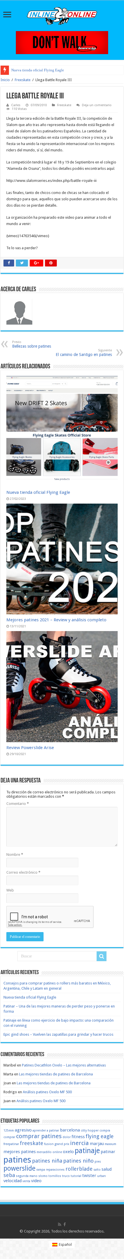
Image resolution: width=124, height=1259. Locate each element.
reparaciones (55, 1170)
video (36, 1180)
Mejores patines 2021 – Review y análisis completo (56, 619)
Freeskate (23, 80)
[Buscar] (101, 956)
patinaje (87, 1150)
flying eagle (100, 1136)
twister (89, 1175)
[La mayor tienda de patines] (62, 42)
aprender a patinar (46, 1130)
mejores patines (19, 1151)
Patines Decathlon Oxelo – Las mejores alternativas (64, 1065)
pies (98, 1161)
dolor (67, 1137)
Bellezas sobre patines (31, 344)
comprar (9, 1137)
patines (17, 1160)
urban (101, 1176)
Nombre (14, 854)
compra (104, 1130)
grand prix (62, 1144)
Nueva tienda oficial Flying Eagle (37, 70)
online (57, 1152)
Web (10, 890)
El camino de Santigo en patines (84, 352)
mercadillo (44, 1152)
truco (66, 1176)
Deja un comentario (97, 105)
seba (9, 1175)
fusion (49, 1144)
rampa (40, 1170)
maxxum (110, 1144)
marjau (97, 1143)
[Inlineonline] (62, 15)
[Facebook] (64, 1224)
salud (107, 1169)
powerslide (19, 1168)
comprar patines (39, 1136)
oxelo (68, 1151)
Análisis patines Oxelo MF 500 (47, 1092)
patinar (108, 1151)
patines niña (47, 1161)
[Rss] (59, 1224)
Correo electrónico (23, 872)
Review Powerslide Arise (30, 747)
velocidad (12, 1180)
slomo (43, 1176)
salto (97, 1170)
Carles (15, 105)
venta (26, 1181)
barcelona (70, 1130)
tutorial (76, 1176)
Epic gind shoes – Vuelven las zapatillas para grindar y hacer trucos (58, 1034)
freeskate (31, 1143)
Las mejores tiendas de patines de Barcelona (56, 1074)
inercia (79, 1143)
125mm (8, 1130)
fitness (78, 1136)
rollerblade (79, 1169)
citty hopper (90, 1130)
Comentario (17, 803)
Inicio (5, 80)
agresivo (23, 1130)
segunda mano (26, 1176)
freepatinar (11, 1144)
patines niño (78, 1161)
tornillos (54, 1176)
